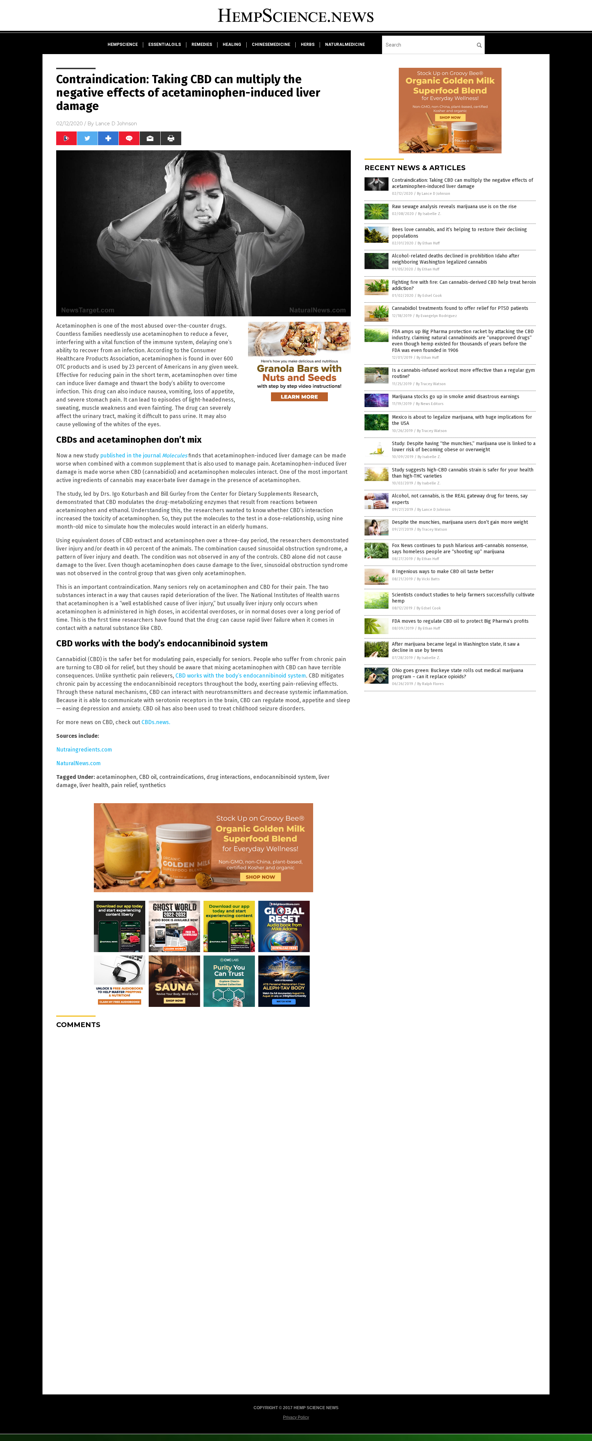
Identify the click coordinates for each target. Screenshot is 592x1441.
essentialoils (164, 44)
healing (232, 44)
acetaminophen (116, 777)
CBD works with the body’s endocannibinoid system (240, 675)
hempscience (123, 44)
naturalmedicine (345, 44)
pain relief (124, 785)
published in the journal (143, 455)
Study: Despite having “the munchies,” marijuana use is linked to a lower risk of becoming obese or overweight (463, 447)
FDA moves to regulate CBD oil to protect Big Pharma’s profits (460, 621)
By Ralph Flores (430, 684)
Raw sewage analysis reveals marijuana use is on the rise (454, 207)
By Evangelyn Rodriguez (436, 316)
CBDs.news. (155, 722)
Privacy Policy (296, 1417)
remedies (202, 44)
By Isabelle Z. (429, 214)
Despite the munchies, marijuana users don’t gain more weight (460, 522)
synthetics (152, 785)
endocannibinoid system (284, 777)
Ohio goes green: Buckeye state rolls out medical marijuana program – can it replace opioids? (457, 674)
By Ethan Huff (429, 243)
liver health (93, 785)
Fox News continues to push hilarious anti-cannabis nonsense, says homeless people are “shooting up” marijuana (460, 549)
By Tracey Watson (431, 384)
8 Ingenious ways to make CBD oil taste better (443, 571)
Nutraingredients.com (84, 749)
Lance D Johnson (116, 124)
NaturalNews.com (78, 763)
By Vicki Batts (428, 579)
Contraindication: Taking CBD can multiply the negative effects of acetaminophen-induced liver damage (462, 183)
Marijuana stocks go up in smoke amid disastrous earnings (455, 397)
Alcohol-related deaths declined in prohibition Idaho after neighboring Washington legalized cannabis (455, 259)
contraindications (181, 777)
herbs (307, 44)
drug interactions (228, 777)
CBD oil (148, 777)
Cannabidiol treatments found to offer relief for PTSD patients (460, 308)
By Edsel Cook (430, 295)
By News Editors (429, 404)
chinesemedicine (271, 44)
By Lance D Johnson (433, 193)
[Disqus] (203, 1119)
